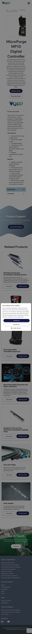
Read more (21, 317)
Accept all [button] (17, 320)
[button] (16, 328)
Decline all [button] (16, 324)
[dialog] (16, 317)
